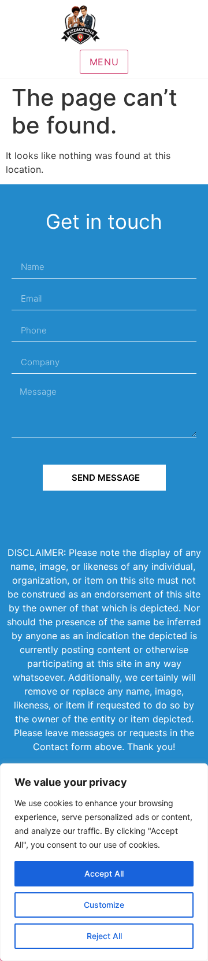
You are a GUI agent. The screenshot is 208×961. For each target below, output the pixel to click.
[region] (104, 862)
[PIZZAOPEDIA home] (104, 25)
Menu (104, 62)
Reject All (104, 936)
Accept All (104, 873)
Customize (104, 905)
